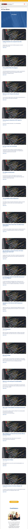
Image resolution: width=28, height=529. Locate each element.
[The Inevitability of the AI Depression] (14, 196)
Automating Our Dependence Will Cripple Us (12, 120)
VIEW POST (4, 47)
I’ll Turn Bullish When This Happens (10, 67)
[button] (14, 502)
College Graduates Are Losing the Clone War (12, 41)
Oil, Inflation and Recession (8, 172)
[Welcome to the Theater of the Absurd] (14, 92)
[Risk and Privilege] (14, 353)
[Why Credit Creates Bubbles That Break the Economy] (14, 405)
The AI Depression (7, 329)
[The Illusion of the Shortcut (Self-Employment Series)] (14, 301)
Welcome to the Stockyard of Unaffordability (12, 381)
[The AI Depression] (14, 327)
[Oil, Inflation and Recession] (14, 170)
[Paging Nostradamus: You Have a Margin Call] (14, 484)
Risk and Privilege (6, 355)
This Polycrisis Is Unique (8, 459)
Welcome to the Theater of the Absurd (11, 93)
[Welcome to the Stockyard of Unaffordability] (14, 379)
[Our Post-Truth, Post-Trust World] (14, 144)
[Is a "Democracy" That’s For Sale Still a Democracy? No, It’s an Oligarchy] (14, 275)
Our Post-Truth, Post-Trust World (10, 146)
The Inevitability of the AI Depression (10, 198)
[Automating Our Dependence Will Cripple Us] (14, 118)
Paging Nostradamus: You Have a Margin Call (12, 485)
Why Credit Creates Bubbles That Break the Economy (14, 407)
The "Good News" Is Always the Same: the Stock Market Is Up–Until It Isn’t (13, 251)
